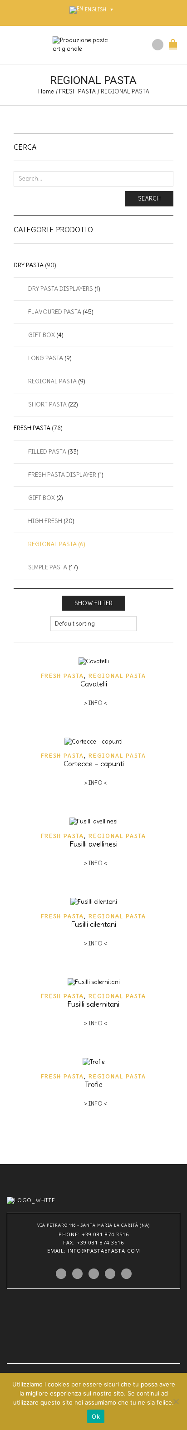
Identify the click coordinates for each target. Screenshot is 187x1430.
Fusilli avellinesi (94, 843)
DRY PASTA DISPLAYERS (60, 289)
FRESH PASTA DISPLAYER (62, 475)
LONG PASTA (45, 358)
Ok (96, 1416)
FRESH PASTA (77, 91)
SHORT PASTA (47, 404)
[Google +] (110, 1273)
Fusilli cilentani (93, 924)
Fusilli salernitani (93, 1004)
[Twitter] (61, 1273)
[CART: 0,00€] (172, 39)
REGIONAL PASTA (117, 675)
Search (149, 198)
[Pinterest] (94, 1273)
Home (46, 91)
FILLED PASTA (47, 451)
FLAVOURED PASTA (54, 312)
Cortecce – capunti (94, 763)
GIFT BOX (41, 335)
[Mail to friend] (126, 1273)
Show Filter (93, 603)
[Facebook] (77, 1273)
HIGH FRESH (45, 521)
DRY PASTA (29, 265)
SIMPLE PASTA (47, 567)
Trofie (94, 1084)
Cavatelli (93, 683)
